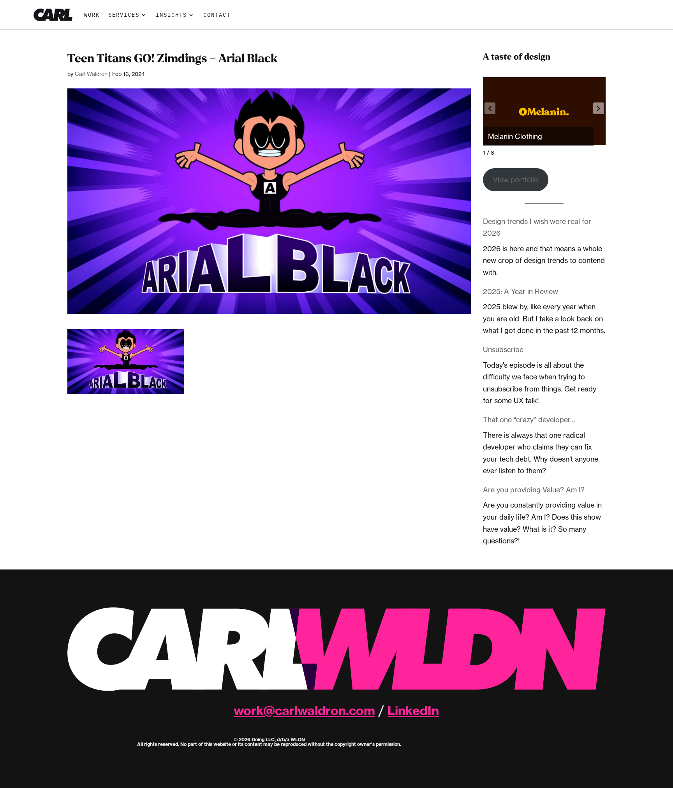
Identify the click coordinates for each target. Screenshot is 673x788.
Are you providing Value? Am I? (534, 489)
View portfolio (515, 179)
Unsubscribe (503, 349)
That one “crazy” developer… (529, 419)
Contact (217, 14)
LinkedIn (413, 710)
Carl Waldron (91, 74)
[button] (598, 108)
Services (123, 14)
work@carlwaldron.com (304, 710)
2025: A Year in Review (520, 291)
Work (92, 14)
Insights (171, 14)
